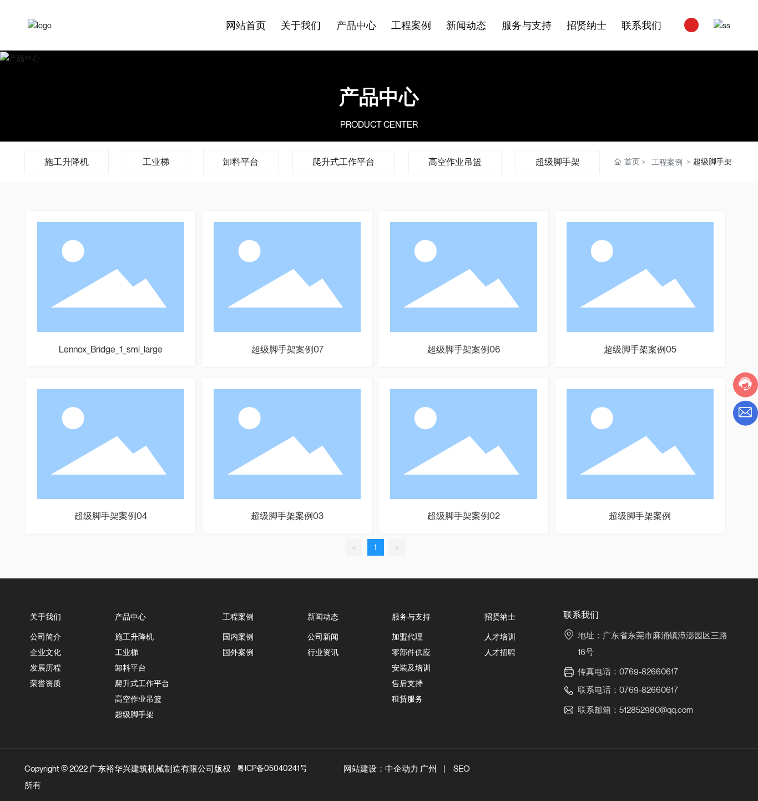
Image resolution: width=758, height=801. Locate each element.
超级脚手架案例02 (463, 515)
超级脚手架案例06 (463, 349)
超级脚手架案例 (640, 515)
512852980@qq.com (656, 709)
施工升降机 (66, 161)
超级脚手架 (557, 161)
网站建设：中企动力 (380, 768)
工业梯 (156, 161)
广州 (428, 768)
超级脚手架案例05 (640, 349)
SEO (461, 768)
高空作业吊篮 (455, 161)
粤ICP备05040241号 (272, 768)
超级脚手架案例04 (110, 515)
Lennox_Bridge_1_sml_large (111, 349)
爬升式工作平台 (343, 161)
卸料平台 (241, 161)
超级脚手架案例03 (287, 515)
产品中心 (379, 96)
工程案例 (667, 162)
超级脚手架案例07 (287, 349)
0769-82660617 (648, 689)
